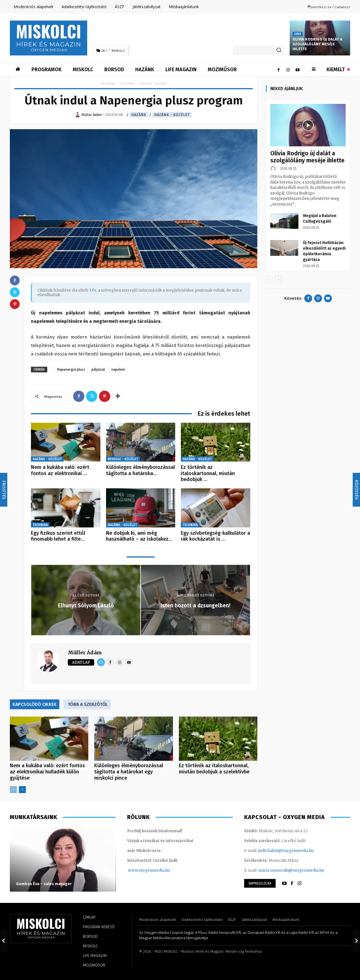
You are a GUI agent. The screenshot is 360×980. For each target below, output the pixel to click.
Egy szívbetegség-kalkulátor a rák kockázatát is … (215, 536)
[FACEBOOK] (291, 883)
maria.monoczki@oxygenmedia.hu (291, 870)
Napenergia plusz (71, 369)
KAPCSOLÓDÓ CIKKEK (35, 704)
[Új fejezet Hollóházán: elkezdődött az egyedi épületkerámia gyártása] (284, 248)
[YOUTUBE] (284, 883)
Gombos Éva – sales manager (44, 883)
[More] (118, 396)
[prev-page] (13, 789)
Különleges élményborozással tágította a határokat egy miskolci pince (128, 771)
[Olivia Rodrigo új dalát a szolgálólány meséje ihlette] (308, 125)
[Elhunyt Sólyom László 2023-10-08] (3, 940)
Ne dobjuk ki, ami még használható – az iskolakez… (139, 536)
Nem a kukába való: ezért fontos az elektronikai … (60, 470)
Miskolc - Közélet (123, 459)
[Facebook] (278, 69)
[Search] (278, 50)
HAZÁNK (128, 83)
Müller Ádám (85, 652)
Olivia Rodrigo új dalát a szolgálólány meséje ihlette (317, 44)
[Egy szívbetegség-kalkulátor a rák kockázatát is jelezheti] (215, 507)
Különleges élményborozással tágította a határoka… (140, 470)
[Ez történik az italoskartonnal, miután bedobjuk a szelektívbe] (215, 442)
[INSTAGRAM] (299, 883)
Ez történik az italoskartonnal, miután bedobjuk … (208, 473)
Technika (40, 525)
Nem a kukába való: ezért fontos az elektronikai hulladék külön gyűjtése (47, 771)
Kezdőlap (108, 83)
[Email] (101, 662)
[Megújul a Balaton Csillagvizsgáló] (284, 221)
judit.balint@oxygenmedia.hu (286, 850)
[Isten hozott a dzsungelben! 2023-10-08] (356, 940)
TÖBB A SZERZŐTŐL (88, 704)
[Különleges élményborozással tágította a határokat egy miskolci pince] (141, 442)
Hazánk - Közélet (172, 115)
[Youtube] (297, 69)
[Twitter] (91, 396)
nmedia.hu (160, 870)
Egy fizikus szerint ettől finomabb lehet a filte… (58, 536)
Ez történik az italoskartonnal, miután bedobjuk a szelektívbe (214, 768)
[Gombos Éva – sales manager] (63, 859)
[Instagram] (288, 69)
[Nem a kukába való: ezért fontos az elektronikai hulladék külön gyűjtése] (65, 442)
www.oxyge (139, 870)
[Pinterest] (104, 396)
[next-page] (22, 789)
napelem (118, 369)
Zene (297, 34)
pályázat (98, 369)
